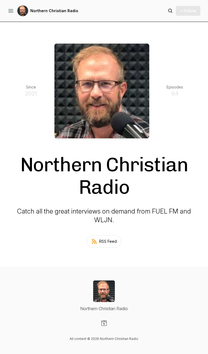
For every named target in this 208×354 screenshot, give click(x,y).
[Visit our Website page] (104, 323)
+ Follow (188, 10)
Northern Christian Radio (54, 10)
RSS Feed (108, 241)
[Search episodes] (170, 11)
